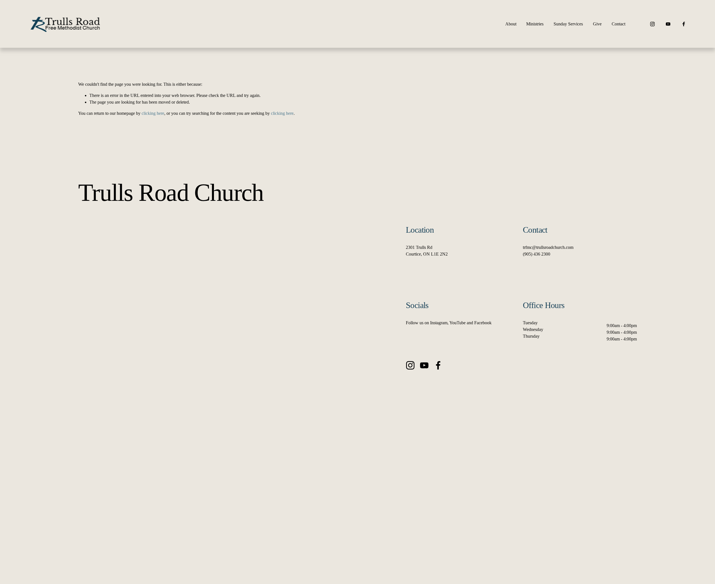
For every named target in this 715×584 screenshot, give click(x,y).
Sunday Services (568, 24)
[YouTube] (668, 24)
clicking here (153, 113)
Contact (618, 24)
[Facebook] (684, 24)
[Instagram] (652, 24)
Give (597, 24)
